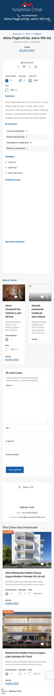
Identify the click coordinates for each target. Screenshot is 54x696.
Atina (27, 34)
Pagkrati (37, 34)
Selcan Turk (27, 507)
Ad (8, 428)
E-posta (10, 441)
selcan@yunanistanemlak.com (31, 517)
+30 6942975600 (29, 16)
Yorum (9, 385)
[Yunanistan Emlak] (27, 10)
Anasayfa (17, 34)
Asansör (12, 162)
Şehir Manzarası (15, 173)
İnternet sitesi (12, 454)
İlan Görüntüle (27, 561)
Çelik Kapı (12, 167)
